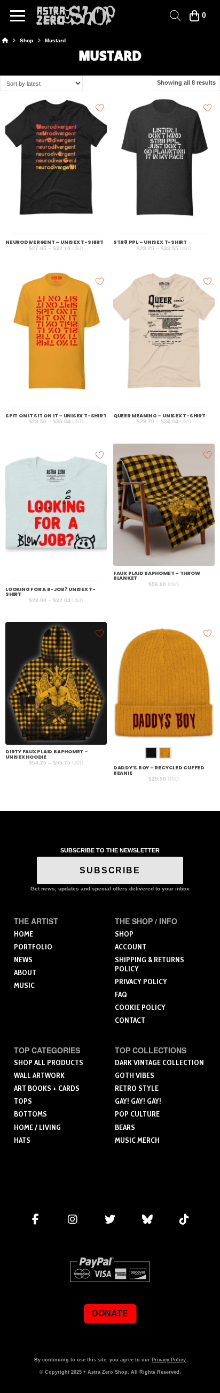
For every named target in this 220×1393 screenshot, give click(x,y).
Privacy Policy (169, 1359)
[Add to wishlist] (99, 107)
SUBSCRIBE (110, 870)
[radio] (151, 752)
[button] (17, 15)
